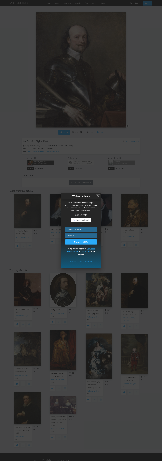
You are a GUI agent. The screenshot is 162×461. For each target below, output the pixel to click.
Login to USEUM (81, 242)
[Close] (98, 196)
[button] (81, 220)
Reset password (86, 261)
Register (73, 261)
